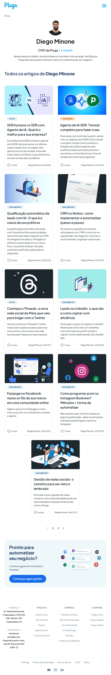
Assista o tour (41, 614)
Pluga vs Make (97, 625)
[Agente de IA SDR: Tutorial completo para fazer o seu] (82, 100)
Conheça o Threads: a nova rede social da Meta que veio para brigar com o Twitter (28, 313)
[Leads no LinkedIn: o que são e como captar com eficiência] (82, 283)
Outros (12, 118)
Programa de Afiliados (69, 640)
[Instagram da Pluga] (55, 670)
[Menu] (104, 6)
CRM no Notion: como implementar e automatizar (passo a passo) (80, 218)
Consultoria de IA (42, 635)
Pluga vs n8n (97, 614)
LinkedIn (67, 50)
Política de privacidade (43, 662)
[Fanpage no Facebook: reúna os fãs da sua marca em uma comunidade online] (29, 368)
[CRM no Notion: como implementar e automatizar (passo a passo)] (82, 188)
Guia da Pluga (69, 630)
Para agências (15, 207)
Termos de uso (64, 662)
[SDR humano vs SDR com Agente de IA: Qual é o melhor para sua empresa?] (29, 100)
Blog (7, 15)
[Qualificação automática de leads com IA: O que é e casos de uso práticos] (29, 188)
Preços (41, 625)
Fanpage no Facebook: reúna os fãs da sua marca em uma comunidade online (28, 398)
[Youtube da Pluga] (48, 670)
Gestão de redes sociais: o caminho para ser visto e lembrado (54, 484)
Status (87, 662)
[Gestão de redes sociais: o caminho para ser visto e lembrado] (55, 454)
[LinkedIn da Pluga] (62, 670)
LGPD (77, 662)
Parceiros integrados (69, 619)
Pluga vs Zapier (97, 619)
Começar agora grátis (27, 578)
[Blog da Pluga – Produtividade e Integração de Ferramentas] (11, 5)
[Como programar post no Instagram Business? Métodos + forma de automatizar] (82, 368)
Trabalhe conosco (69, 614)
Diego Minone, (39, 165)
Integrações (68, 118)
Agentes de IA (41, 630)
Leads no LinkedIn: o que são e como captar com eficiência (82, 313)
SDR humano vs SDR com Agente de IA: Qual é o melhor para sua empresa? (27, 129)
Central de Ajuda (69, 625)
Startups (69, 635)
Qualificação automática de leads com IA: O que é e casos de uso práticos (28, 218)
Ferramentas (42, 619)
